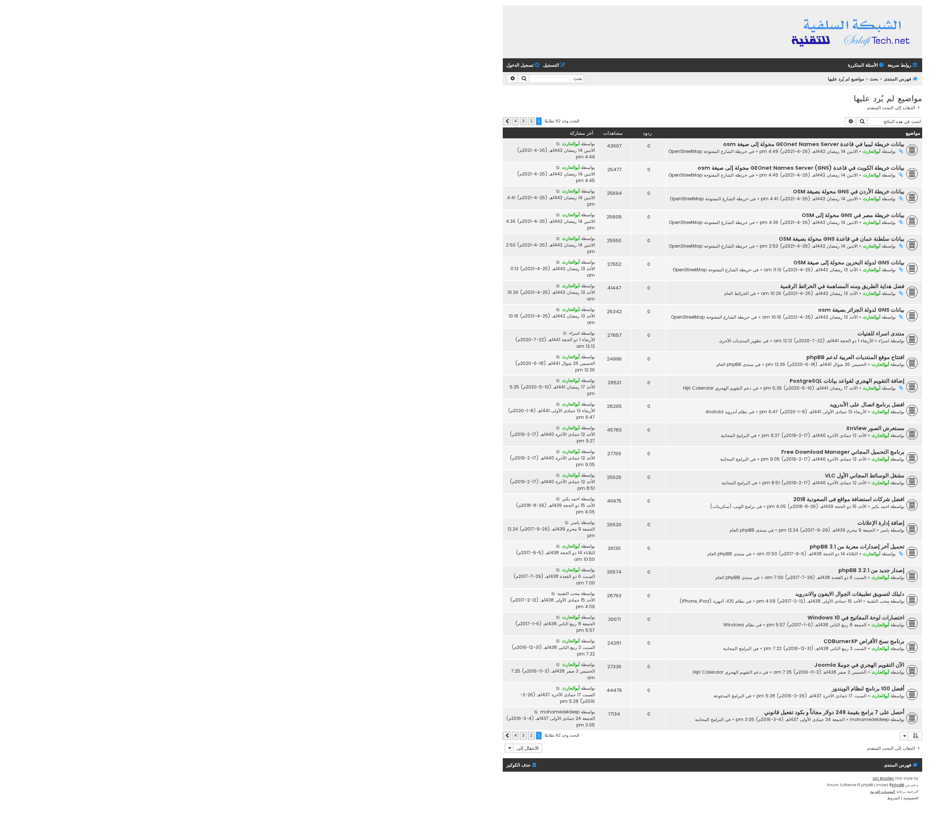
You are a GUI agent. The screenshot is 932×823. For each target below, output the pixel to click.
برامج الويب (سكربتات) (732, 506)
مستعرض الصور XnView (875, 428)
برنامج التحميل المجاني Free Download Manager (842, 452)
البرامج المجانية (735, 435)
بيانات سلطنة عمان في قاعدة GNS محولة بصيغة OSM (841, 239)
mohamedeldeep (869, 719)
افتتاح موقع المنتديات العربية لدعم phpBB (855, 357)
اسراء (883, 341)
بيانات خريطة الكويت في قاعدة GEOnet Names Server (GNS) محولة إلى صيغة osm (801, 168)
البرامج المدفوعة (729, 696)
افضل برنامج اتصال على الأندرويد (867, 404)
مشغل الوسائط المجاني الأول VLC (864, 475)
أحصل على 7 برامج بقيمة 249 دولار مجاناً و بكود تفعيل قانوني (834, 712)
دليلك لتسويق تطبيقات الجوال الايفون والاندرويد (849, 594)
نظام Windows (738, 625)
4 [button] (515, 121)
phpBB (898, 785)
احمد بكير (880, 506)
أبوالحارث (871, 151)
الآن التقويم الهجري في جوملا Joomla (859, 665)
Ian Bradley (883, 778)
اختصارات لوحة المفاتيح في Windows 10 (855, 617)
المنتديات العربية (882, 791)
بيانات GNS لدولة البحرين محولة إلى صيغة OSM (848, 262)
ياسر (884, 530)
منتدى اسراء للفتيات (880, 333)
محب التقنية (878, 601)
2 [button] (531, 121)
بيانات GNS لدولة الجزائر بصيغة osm (861, 310)
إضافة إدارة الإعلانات (880, 523)
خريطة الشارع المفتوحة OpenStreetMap (707, 151)
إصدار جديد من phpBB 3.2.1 (871, 570)
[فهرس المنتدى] (851, 31)
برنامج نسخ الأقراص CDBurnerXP (864, 641)
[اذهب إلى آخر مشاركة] (558, 144)
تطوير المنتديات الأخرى (740, 341)
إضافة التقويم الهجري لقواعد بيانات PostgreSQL (847, 381)
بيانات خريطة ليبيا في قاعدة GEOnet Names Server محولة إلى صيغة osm (813, 144)
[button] (507, 121)
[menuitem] (866, 65)
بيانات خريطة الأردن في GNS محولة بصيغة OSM (848, 191)
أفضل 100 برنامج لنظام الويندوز (868, 688)
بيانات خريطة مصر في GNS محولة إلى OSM (853, 215)
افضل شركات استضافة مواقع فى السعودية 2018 (848, 499)
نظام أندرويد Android (726, 412)
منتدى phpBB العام (734, 364)
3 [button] (523, 121)
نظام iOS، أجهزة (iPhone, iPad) (711, 601)
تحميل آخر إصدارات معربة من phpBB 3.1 (857, 546)
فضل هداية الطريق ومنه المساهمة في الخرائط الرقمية (842, 286)
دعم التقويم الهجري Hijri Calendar (717, 388)
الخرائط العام (736, 293)
